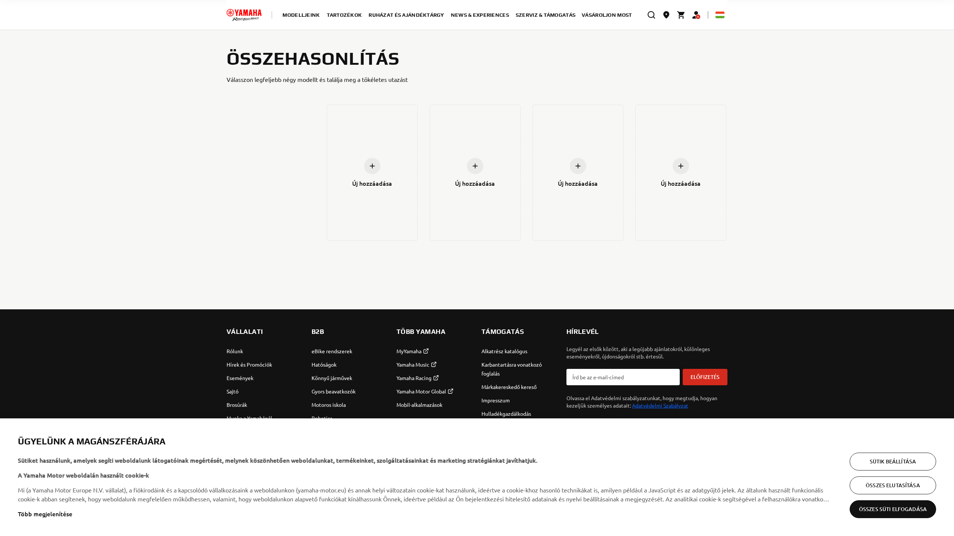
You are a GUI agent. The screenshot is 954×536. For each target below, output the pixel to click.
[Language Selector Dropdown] (720, 14)
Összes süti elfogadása (893, 509)
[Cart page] (681, 14)
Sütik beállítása (893, 461)
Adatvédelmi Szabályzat (660, 405)
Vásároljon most (607, 15)
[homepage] (244, 15)
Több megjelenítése (45, 514)
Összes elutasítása (893, 485)
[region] (477, 477)
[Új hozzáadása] (372, 166)
